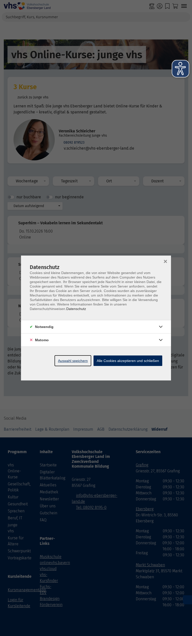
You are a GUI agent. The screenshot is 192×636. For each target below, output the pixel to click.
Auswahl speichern (73, 361)
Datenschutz (76, 309)
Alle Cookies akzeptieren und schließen (128, 361)
